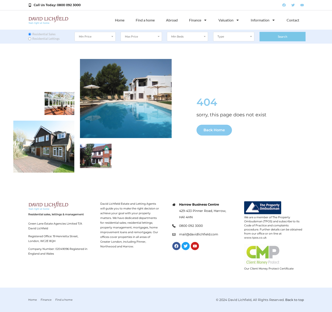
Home (119, 20)
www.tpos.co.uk (255, 237)
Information (260, 20)
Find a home (145, 20)
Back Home (214, 130)
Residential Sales (44, 34)
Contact (293, 20)
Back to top (294, 300)
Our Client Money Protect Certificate (269, 268)
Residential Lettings (46, 38)
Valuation (226, 20)
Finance (195, 20)
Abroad (172, 20)
